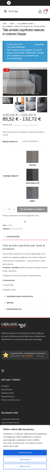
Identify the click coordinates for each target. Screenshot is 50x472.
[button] (6, 82)
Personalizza (25, 459)
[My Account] (40, 11)
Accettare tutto (25, 452)
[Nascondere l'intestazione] (13, 11)
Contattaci (39, 44)
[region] (25, 448)
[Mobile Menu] (5, 11)
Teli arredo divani (16, 229)
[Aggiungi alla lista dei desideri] (25, 222)
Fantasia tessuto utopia (13, 178)
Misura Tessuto (10, 142)
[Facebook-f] (2, 370)
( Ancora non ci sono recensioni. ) (25, 125)
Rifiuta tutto (25, 466)
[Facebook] (9, 3)
